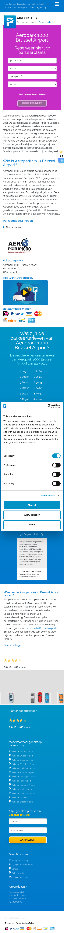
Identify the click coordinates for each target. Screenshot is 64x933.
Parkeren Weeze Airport (22, 802)
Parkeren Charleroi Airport (22, 760)
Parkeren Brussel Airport (22, 756)
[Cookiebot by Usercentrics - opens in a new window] (48, 406)
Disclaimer (9, 923)
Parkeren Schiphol (19, 798)
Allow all (32, 505)
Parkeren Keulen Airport (21, 789)
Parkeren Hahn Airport (21, 781)
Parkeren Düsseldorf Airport (23, 764)
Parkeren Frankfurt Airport (22, 772)
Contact (14, 869)
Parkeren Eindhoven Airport (23, 768)
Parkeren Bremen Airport (22, 752)
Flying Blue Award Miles (22, 865)
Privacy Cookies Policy (25, 923)
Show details (48, 495)
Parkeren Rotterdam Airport (23, 793)
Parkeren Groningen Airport (23, 777)
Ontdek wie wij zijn (19, 877)
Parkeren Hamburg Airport (23, 785)
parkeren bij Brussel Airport (41, 628)
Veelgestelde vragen (20, 860)
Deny (32, 524)
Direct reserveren (32, 103)
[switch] (56, 465)
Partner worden (18, 873)
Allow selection (32, 515)
